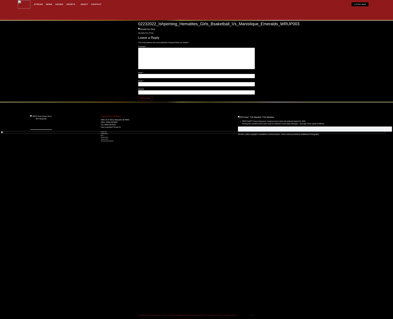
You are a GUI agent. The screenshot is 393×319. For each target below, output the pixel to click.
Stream (38, 4)
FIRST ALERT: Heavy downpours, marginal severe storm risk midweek (267, 121)
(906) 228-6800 (111, 122)
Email (140, 81)
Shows (59, 4)
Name (141, 72)
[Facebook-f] (254, 315)
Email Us (117, 127)
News (49, 4)
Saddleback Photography (310, 134)
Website (141, 89)
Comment (142, 46)
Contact (96, 4)
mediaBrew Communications (269, 134)
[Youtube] (251, 315)
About (84, 4)
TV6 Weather (268, 117)
